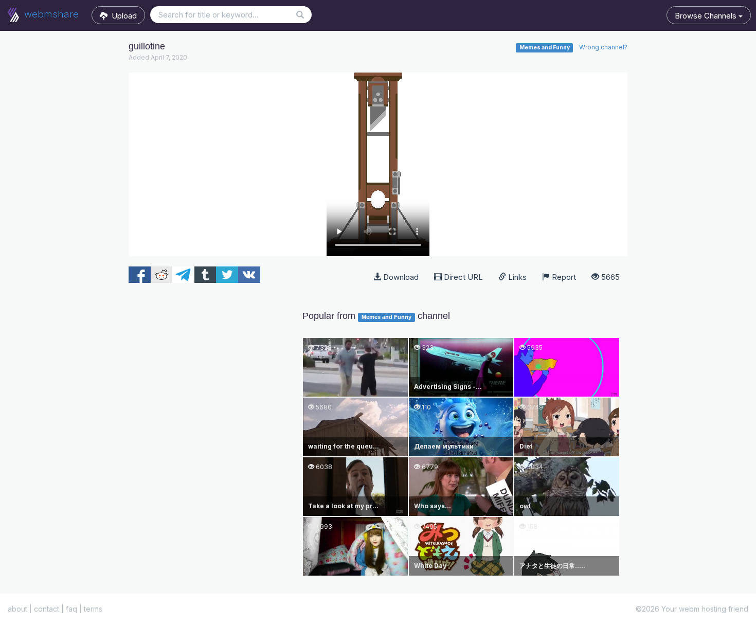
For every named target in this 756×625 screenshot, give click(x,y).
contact (46, 608)
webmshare (50, 14)
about (17, 608)
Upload (122, 16)
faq (71, 608)
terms (93, 608)
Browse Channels (707, 16)
